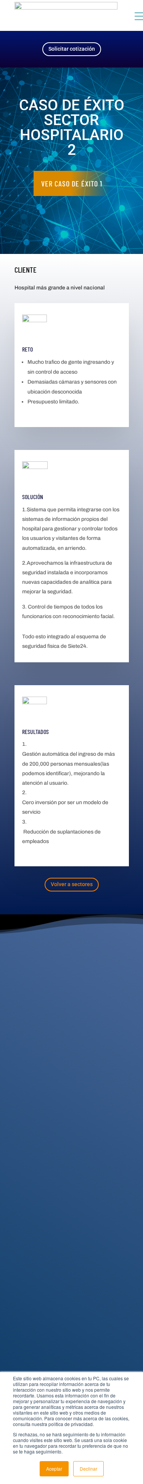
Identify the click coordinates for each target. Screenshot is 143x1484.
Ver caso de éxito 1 (71, 183)
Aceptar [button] (54, 1468)
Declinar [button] (88, 1468)
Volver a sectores (72, 884)
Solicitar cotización (71, 49)
